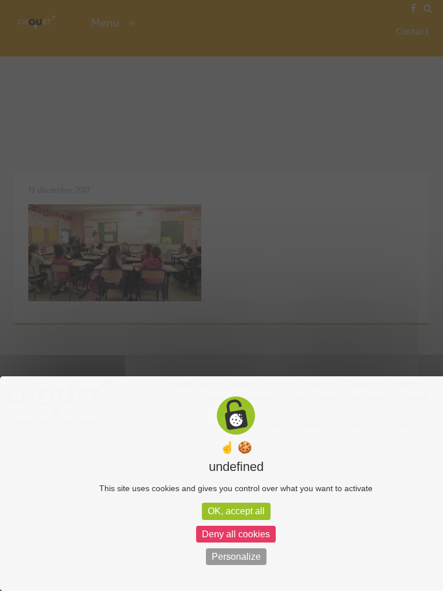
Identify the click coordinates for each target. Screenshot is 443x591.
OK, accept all (236, 511)
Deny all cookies (236, 534)
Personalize (236, 557)
